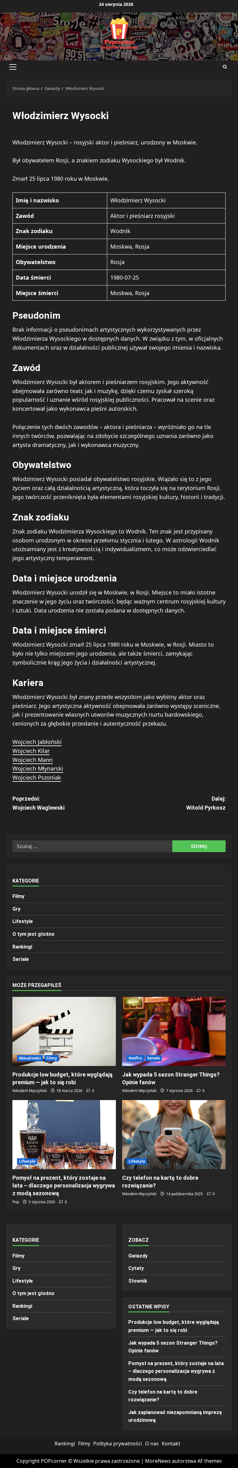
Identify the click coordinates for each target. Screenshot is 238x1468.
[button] (13, 66)
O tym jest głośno (33, 934)
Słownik (137, 1281)
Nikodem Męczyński (29, 1090)
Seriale (20, 959)
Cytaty (136, 1268)
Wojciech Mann (32, 759)
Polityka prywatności (117, 1443)
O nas (152, 1443)
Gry (16, 909)
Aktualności (30, 1058)
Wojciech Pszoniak (36, 777)
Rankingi (22, 947)
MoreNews (158, 1460)
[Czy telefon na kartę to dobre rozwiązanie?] (174, 1134)
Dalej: (206, 803)
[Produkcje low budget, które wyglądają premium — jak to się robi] (64, 1031)
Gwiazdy (138, 1256)
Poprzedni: (38, 803)
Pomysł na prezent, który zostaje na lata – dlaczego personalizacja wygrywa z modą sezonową (63, 1185)
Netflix (135, 1058)
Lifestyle (22, 921)
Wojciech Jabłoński (37, 741)
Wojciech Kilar (31, 750)
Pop (15, 1202)
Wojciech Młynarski (37, 768)
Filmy (18, 896)
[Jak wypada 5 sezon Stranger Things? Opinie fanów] (174, 1031)
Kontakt (171, 1443)
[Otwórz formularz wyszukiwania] (225, 67)
